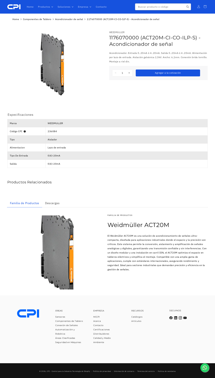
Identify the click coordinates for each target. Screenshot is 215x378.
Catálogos (136, 317)
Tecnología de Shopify (81, 371)
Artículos (136, 321)
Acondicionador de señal (69, 19)
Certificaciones (101, 329)
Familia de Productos (24, 203)
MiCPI (96, 317)
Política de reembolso (167, 371)
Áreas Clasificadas (65, 338)
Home (15, 19)
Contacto (98, 325)
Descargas (52, 203)
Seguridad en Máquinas (68, 342)
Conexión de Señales (66, 325)
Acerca (97, 321)
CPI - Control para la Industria (59, 371)
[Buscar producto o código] (187, 7)
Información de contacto (124, 371)
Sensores (60, 317)
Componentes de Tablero (37, 19)
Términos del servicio (146, 371)
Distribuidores (101, 333)
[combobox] (163, 7)
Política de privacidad (102, 371)
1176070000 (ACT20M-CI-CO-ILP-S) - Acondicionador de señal (123, 19)
